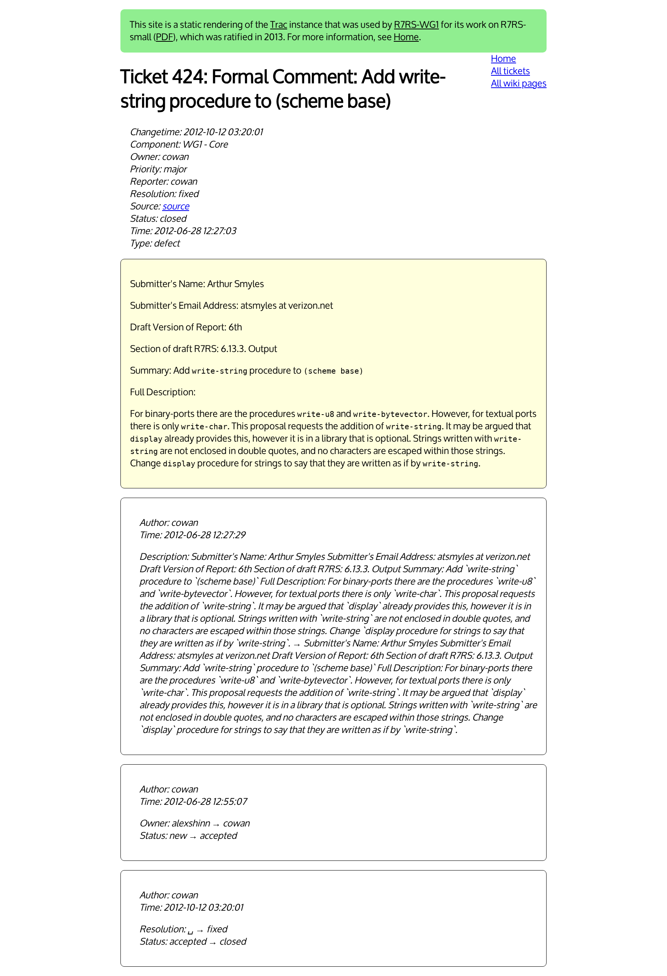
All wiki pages (519, 83)
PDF (164, 37)
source (175, 206)
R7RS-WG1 (416, 25)
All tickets (510, 71)
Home (406, 37)
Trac (278, 25)
